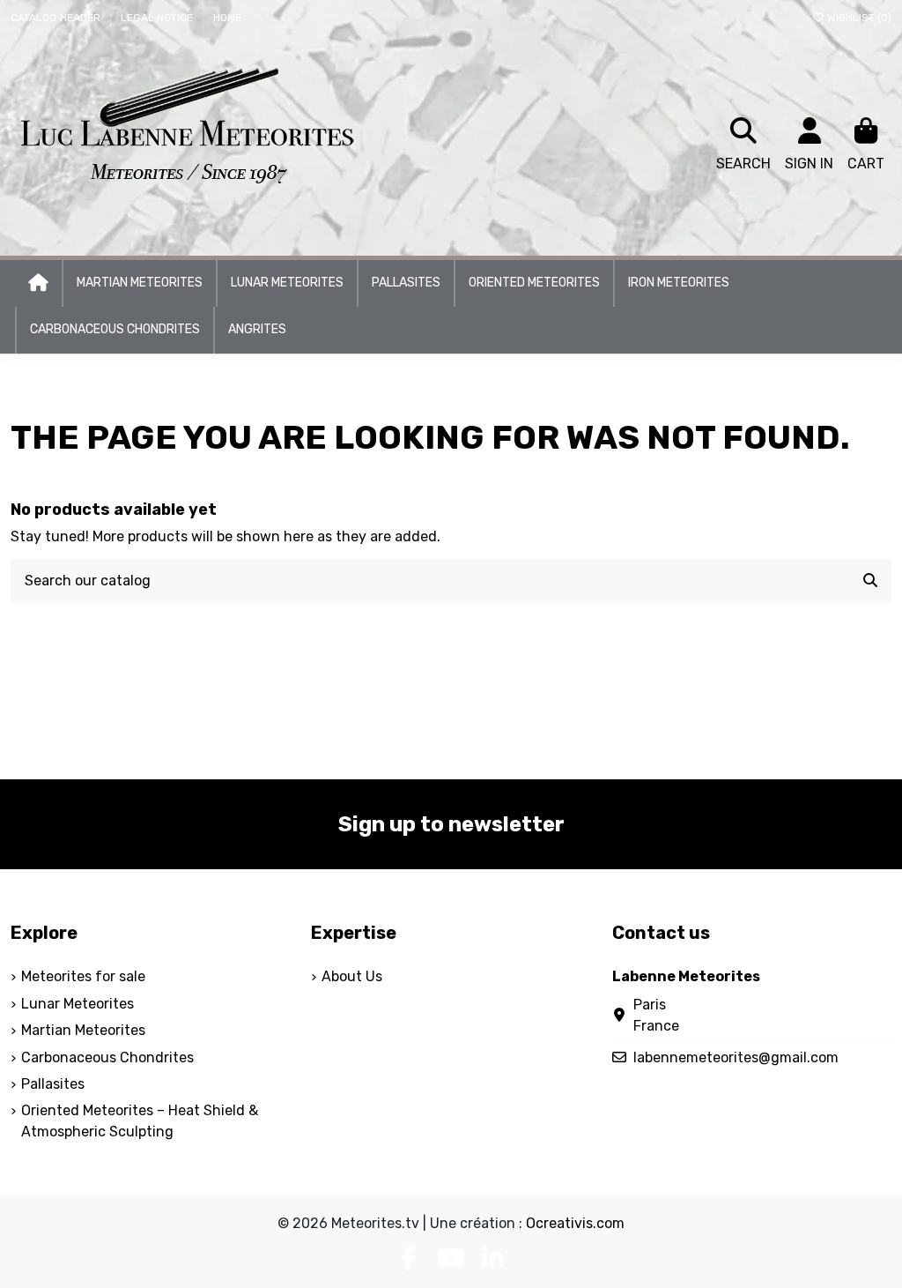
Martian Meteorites (83, 1030)
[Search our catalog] (870, 581)
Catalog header (57, 17)
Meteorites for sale (83, 976)
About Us (352, 976)
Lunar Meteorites (77, 1003)
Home (227, 17)
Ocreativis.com (575, 1223)
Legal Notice (158, 17)
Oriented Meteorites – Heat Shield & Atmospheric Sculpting (139, 1121)
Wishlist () (857, 17)
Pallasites (53, 1084)
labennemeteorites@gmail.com (736, 1057)
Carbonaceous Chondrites (107, 1057)
